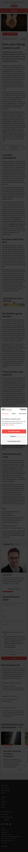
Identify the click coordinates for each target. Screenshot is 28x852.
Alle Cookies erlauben (14, 431)
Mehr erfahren (10, 425)
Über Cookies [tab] (22, 413)
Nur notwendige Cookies (14, 441)
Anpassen (13, 436)
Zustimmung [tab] (5, 413)
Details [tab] (14, 413)
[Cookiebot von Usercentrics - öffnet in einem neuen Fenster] (20, 409)
